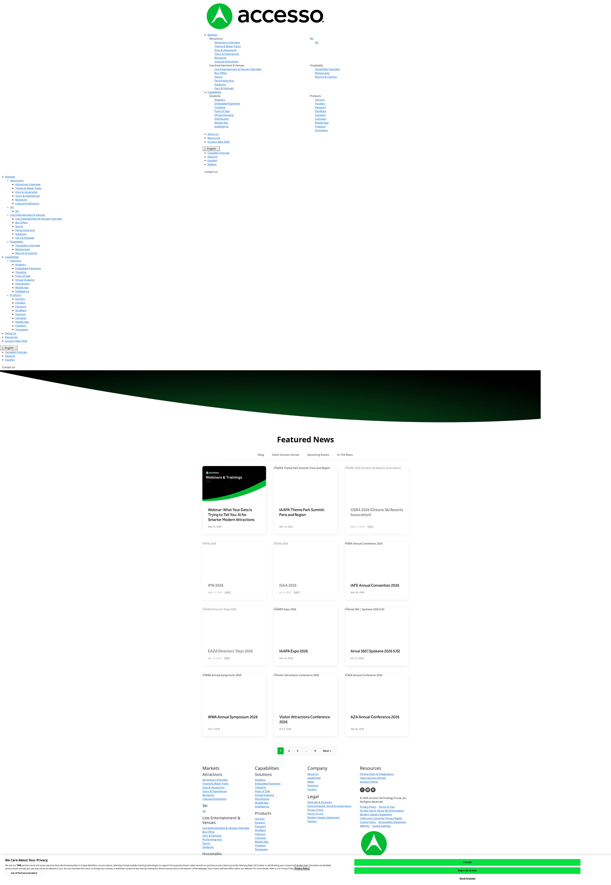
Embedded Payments (227, 103)
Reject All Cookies (467, 870)
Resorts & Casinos (326, 77)
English (212, 148)
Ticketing (219, 107)
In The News (345, 455)
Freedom (320, 126)
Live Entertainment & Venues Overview (237, 69)
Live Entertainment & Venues (27, 215)
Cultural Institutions (226, 61)
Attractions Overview (227, 42)
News (310, 781)
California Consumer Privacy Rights (381, 818)
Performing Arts (224, 80)
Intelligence (221, 126)
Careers (312, 789)
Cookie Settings (381, 826)
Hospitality (16, 241)
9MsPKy (364, 826)
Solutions (15, 261)
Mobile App (221, 122)
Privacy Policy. (302, 868)
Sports (218, 77)
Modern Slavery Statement (323, 817)
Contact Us (211, 172)
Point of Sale (222, 111)
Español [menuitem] (212, 160)
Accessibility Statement (392, 822)
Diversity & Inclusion (319, 802)
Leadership (314, 778)
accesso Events (369, 781)
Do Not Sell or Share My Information (382, 810)
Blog (261, 455)
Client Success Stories (285, 455)
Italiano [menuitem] (212, 164)
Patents (312, 821)
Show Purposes (467, 878)
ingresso (320, 115)
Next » (327, 751)
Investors (313, 785)
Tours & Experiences (226, 54)
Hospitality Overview (327, 69)
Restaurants (322, 73)
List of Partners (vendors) (24, 872)
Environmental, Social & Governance (329, 806)
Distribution (221, 119)
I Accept (467, 862)
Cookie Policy (368, 822)
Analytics (219, 100)
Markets (212, 35)
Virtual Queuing (224, 115)
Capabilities (214, 92)
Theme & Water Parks (227, 46)
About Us (213, 134)
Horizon (320, 100)
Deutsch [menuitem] (212, 156)
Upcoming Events (318, 455)
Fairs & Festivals (224, 88)
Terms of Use (315, 813)
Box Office (220, 73)
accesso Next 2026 (218, 142)
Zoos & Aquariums (225, 50)
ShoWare (320, 111)
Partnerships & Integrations (377, 774)
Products (15, 295)
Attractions (17, 180)
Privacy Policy (315, 810)
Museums (220, 58)
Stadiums (220, 84)
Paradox (320, 103)
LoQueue (320, 119)
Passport (320, 107)
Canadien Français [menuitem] (218, 153)
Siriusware (321, 130)
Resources (213, 138)
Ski (317, 42)
